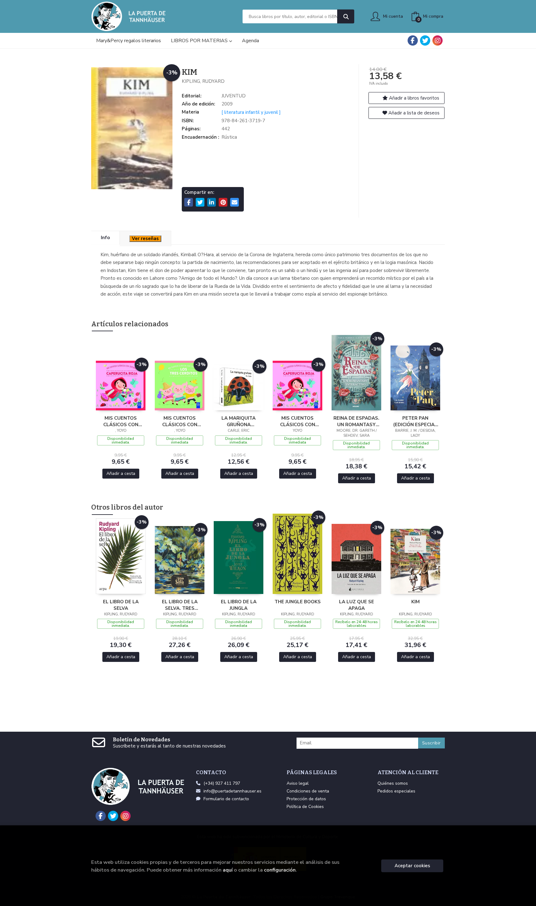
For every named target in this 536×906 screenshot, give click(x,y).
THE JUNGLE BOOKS (298, 602)
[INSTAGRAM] (437, 40)
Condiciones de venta (308, 791)
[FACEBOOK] (413, 40)
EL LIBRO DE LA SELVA (121, 605)
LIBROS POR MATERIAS (200, 40)
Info (105, 237)
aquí (228, 869)
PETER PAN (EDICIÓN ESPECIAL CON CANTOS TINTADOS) (415, 421)
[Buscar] (345, 17)
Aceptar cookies (412, 866)
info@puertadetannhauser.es (232, 791)
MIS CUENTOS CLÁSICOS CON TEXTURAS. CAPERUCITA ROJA (120, 421)
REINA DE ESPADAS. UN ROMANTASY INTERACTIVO (356, 421)
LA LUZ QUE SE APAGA (356, 605)
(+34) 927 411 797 (221, 783)
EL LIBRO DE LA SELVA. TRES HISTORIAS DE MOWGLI (180, 605)
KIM (415, 602)
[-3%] (120, 385)
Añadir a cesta (120, 473)
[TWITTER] (425, 40)
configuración (280, 869)
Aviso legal (298, 783)
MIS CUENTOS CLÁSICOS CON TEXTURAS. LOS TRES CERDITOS (180, 421)
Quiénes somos (392, 783)
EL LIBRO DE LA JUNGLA (239, 605)
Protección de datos (306, 799)
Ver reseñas (145, 238)
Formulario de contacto (226, 799)
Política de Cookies (305, 807)
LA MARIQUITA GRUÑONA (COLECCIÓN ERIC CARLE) (239, 421)
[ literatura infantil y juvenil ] (251, 112)
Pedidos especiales (396, 791)
